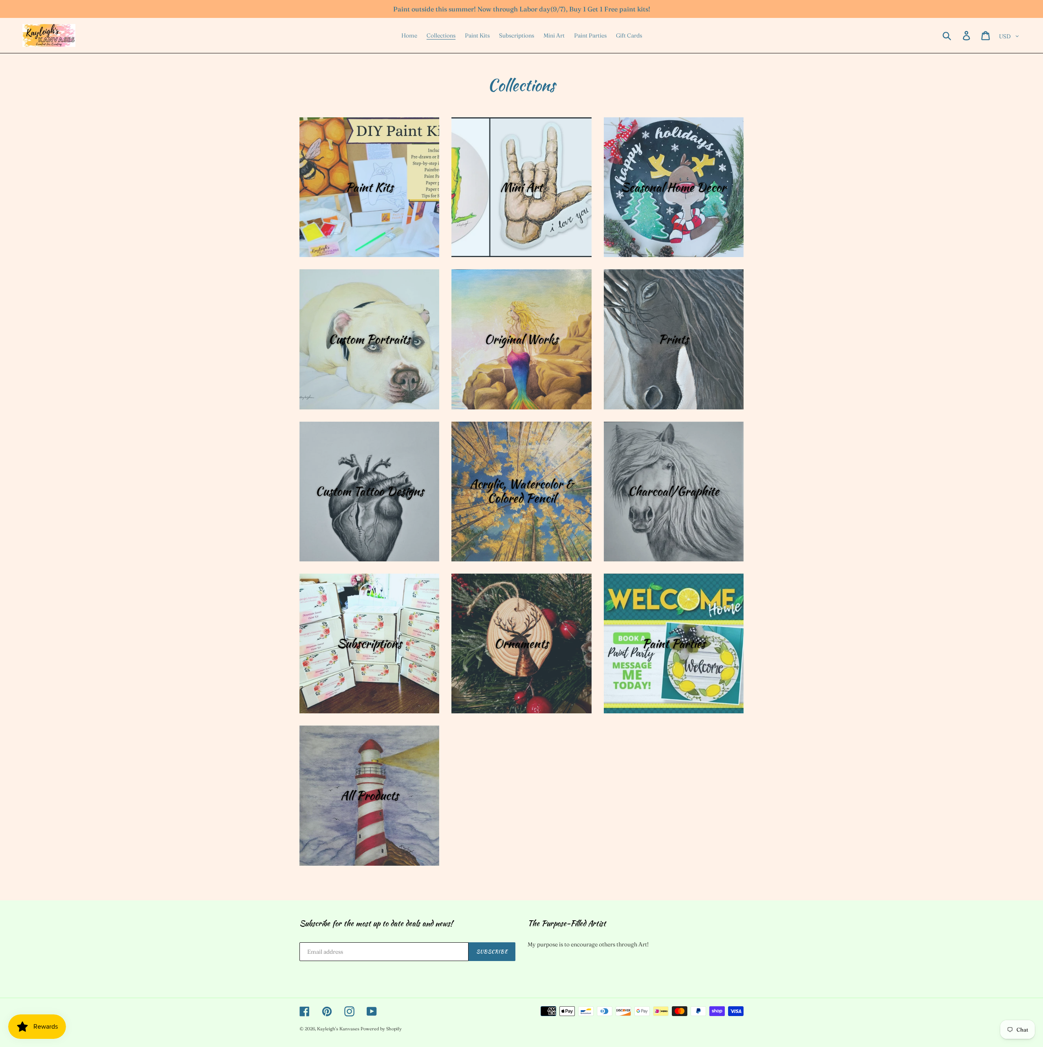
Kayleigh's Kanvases (338, 1029)
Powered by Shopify (381, 1029)
